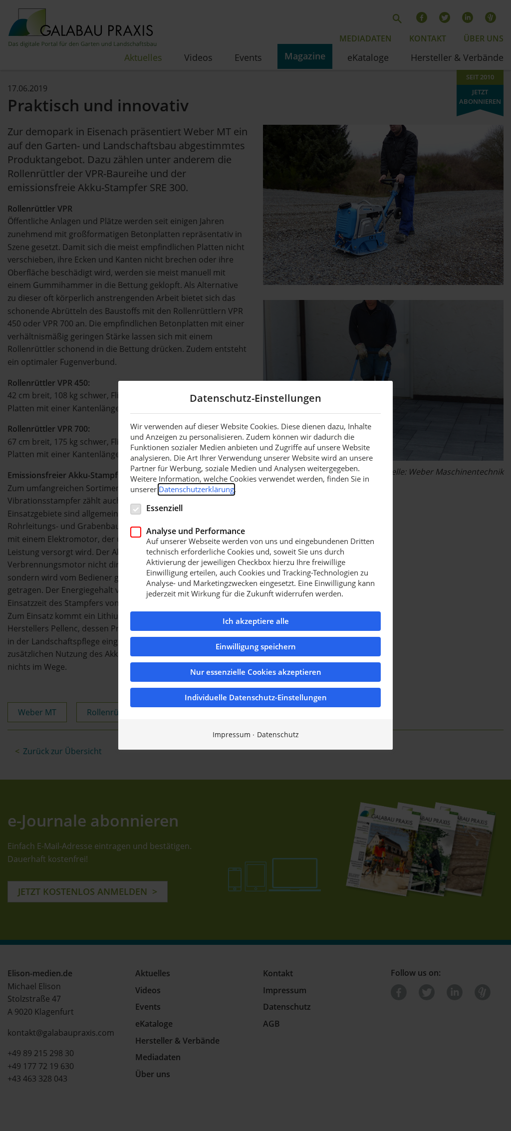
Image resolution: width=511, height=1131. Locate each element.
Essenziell (164, 508)
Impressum (232, 735)
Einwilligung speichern (256, 647)
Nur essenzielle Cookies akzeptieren (255, 672)
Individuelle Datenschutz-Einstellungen (256, 698)
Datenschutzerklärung (196, 489)
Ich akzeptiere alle (256, 621)
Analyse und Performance (195, 531)
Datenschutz (278, 735)
